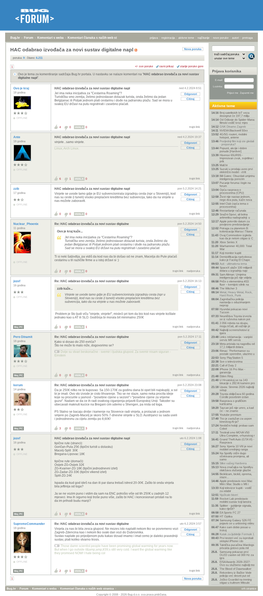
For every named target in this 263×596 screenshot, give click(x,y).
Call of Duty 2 (228, 365)
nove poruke (221, 37)
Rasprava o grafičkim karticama (233, 402)
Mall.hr (224, 165)
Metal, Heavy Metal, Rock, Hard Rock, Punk (236, 294)
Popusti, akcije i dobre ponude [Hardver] (233, 150)
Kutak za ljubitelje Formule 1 (237, 534)
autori (235, 37)
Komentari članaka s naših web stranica (97, 38)
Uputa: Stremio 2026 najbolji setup (237, 388)
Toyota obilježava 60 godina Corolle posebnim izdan (237, 395)
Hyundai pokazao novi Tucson (233, 311)
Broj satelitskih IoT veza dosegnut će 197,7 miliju (234, 114)
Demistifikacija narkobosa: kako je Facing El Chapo (236, 258)
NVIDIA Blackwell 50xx (234, 130)
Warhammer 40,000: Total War (236, 247)
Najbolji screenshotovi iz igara (235, 331)
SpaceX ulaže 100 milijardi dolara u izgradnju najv (236, 269)
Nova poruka (192, 49)
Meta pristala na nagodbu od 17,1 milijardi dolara (237, 345)
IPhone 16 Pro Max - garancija (232, 371)
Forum (28, 38)
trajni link (194, 126)
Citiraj (190, 98)
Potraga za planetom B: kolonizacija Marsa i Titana (236, 230)
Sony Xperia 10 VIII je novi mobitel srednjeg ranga (236, 448)
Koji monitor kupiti (230, 252)
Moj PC (18, 327)
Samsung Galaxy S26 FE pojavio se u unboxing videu (237, 522)
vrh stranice (248, 588)
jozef (17, 281)
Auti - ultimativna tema (233, 263)
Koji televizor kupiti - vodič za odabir (236, 489)
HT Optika (226, 516)
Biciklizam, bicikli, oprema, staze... (236, 475)
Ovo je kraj (21, 88)
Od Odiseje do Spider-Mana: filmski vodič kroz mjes (237, 121)
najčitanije (204, 37)
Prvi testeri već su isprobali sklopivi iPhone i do (236, 539)
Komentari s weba (50, 38)
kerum (18, 385)
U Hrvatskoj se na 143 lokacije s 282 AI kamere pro (237, 382)
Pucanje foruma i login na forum (235, 184)
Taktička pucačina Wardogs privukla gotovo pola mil (237, 546)
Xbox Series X (228, 242)
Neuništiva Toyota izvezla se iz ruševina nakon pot (235, 318)
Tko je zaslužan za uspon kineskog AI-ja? (236, 420)
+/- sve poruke (144, 66)
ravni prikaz (166, 66)
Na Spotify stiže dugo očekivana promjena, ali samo (234, 456)
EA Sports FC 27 (230, 512)
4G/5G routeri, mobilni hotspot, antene (233, 136)
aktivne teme (186, 37)
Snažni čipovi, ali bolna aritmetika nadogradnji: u (235, 216)
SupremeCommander (29, 524)
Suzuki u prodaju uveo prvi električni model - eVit (236, 170)
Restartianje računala (233, 210)
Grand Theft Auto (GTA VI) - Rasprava (237, 441)
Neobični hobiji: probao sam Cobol (237, 427)
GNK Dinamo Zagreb (233, 126)
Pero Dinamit (23, 337)
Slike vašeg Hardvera (233, 463)
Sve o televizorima (231, 361)
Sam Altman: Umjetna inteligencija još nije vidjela (235, 276)
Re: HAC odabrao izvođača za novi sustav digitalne (91, 224)
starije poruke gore (191, 66)
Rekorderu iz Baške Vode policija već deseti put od (235, 574)
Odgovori (190, 94)
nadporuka (193, 270)
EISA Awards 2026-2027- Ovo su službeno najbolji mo (237, 563)
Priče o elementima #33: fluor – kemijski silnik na (234, 283)
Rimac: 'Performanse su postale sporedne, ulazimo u (237, 352)
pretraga (247, 37)
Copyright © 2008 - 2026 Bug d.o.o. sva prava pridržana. (131, 594)
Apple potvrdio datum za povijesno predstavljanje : (235, 223)
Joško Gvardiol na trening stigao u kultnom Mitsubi (236, 581)
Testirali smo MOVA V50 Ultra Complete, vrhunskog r (237, 434)
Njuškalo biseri (229, 494)
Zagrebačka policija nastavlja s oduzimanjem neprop (235, 302)
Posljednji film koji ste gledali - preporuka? (237, 143)
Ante (17, 137)
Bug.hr (15, 38)
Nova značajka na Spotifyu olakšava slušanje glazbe (236, 469)
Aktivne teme (223, 106)
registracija (168, 37)
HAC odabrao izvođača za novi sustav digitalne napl (92, 88)
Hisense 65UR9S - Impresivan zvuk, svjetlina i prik (236, 158)
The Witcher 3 (228, 288)
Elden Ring (226, 376)
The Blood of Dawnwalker (235, 568)
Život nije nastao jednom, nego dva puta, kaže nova (236, 198)
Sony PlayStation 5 (231, 357)
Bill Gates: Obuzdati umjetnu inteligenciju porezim (237, 177)
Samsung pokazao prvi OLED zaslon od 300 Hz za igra (237, 555)
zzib (16, 189)
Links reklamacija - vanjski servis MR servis (236, 338)
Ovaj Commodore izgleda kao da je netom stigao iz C (236, 237)
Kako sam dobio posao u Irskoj (235, 529)
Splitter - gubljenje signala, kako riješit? (236, 507)
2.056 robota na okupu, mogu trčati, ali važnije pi (235, 324)
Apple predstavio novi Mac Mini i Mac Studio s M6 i (236, 482)
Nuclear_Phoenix (26, 224)
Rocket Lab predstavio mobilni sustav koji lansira (235, 500)
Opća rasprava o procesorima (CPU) (232, 191)
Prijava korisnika (226, 71)
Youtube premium (230, 414)
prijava (154, 37)
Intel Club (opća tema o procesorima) (234, 205)
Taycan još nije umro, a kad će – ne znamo (237, 409)
